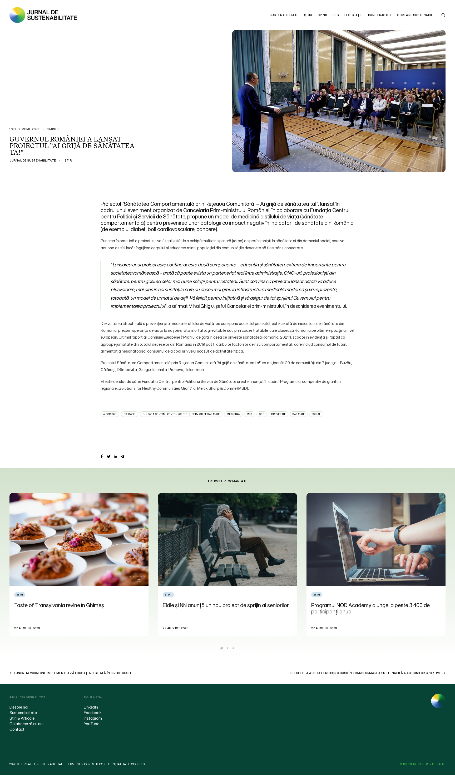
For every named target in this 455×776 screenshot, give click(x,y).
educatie (129, 414)
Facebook (93, 712)
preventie (278, 414)
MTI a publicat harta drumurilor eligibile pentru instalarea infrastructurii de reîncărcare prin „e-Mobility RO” (374, 611)
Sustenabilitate (284, 15)
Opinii (322, 15)
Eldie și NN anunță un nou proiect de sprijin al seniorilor (77, 605)
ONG (261, 414)
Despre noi (18, 707)
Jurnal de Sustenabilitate (32, 160)
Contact (16, 729)
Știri (308, 15)
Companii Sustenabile (416, 15)
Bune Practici (380, 15)
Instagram (93, 718)
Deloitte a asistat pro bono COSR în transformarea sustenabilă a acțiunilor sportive (365, 673)
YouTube (91, 723)
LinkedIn (91, 707)
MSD (249, 414)
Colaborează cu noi (26, 723)
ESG (336, 15)
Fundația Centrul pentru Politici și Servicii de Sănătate (181, 414)
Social (316, 414)
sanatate (299, 414)
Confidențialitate (114, 764)
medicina (233, 414)
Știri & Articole (21, 718)
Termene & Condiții (82, 764)
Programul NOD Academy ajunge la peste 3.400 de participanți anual (222, 608)
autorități (110, 414)
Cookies (138, 764)
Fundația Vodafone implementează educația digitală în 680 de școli (72, 673)
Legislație (353, 15)
